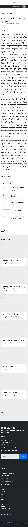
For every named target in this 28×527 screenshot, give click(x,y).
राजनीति (12, 206)
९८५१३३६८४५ (5, 479)
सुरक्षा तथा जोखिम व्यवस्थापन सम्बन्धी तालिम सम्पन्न (17, 195)
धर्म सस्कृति (9, 13)
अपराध (12, 212)
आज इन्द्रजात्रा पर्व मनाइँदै (8, 366)
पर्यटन (2, 499)
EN (24, 7)
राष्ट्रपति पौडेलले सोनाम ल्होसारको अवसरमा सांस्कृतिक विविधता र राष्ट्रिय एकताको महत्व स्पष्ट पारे (14, 287)
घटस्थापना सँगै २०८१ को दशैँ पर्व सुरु (10, 314)
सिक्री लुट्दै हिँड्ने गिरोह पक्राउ (16, 210)
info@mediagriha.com (7, 482)
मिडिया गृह (7, 22)
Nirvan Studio (17, 525)
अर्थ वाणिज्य (3, 492)
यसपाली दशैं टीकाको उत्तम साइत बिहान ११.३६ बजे (13, 340)
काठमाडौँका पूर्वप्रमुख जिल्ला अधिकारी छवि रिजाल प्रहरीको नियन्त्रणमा (17, 217)
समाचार (12, 198)
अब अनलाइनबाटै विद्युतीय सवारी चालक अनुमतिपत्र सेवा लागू (17, 188)
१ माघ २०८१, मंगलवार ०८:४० (12, 24)
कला (2, 494)
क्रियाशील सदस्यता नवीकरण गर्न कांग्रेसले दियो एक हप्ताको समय (18, 203)
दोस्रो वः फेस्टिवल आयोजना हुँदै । (10, 392)
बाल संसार (3, 507)
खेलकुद (2, 497)
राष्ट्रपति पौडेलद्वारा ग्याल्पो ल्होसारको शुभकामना (13, 260)
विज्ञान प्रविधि (13, 190)
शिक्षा (2, 504)
